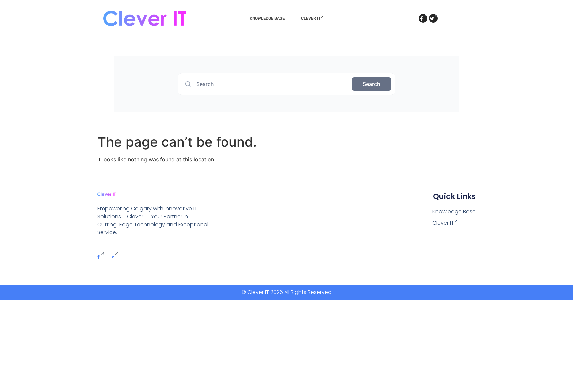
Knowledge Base (267, 18)
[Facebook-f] (423, 18)
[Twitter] (433, 18)
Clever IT (311, 18)
